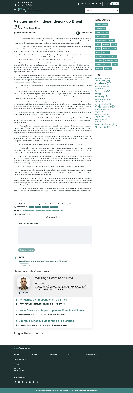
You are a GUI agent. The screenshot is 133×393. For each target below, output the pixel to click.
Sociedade (108, 68)
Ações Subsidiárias (101, 24)
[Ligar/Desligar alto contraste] (104, 3)
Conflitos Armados (101, 40)
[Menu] (15, 9)
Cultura (38, 207)
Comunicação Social (102, 36)
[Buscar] (117, 10)
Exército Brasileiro (23, 2)
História (46, 207)
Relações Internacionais (103, 64)
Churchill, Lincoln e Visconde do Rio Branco (46, 320)
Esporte (114, 44)
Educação (54, 207)
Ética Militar (106, 48)
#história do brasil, (29, 210)
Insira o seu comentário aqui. (28, 223)
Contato (16, 364)
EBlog (16, 355)
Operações (99, 60)
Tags (69, 355)
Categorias (54, 355)
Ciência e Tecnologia (102, 32)
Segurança (99, 68)
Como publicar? (91, 355)
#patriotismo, (40, 210)
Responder (24, 265)
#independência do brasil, (55, 210)
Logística (105, 52)
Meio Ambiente (100, 56)
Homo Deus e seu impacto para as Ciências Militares (51, 310)
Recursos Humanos (111, 60)
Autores (35, 355)
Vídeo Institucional (20, 359)
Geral (31, 207)
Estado (98, 48)
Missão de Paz (111, 56)
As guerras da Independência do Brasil (42, 299)
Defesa (98, 44)
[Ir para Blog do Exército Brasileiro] (30, 10)
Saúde (114, 64)
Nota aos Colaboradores (19, 369)
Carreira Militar (100, 28)
